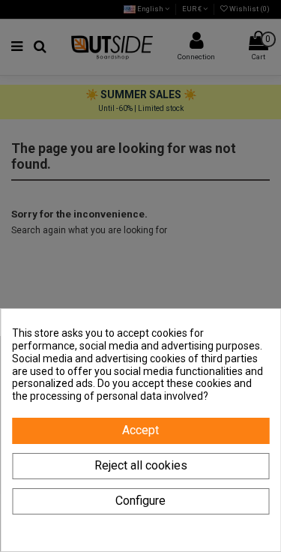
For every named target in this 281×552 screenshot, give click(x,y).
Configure (140, 501)
